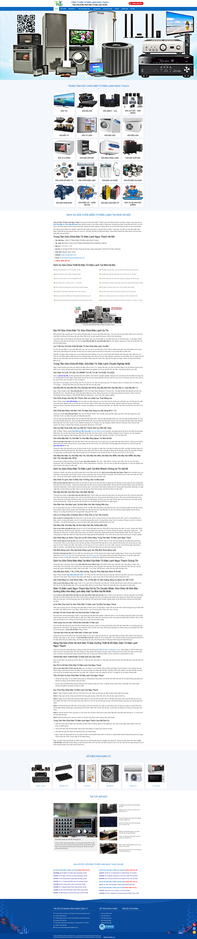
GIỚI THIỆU (63, 8)
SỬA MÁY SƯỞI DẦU (133, 158)
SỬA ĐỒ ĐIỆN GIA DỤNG (133, 180)
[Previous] (34, 775)
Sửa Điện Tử (71, 8)
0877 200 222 (133, 881)
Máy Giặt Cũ (87, 786)
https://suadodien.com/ (112, 649)
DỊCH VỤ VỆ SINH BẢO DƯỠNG (133, 204)
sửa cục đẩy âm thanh (98, 431)
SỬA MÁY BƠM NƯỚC (64, 203)
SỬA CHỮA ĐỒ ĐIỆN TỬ (64, 180)
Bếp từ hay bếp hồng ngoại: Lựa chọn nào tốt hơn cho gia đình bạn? (129, 832)
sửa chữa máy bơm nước (75, 575)
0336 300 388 (133, 870)
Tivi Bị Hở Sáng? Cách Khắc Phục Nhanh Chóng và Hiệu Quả (130, 819)
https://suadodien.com (68, 255)
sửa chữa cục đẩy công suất (81, 431)
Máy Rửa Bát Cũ (156, 786)
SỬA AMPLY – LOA (110, 111)
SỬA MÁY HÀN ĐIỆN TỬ (110, 203)
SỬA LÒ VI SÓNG (64, 158)
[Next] (163, 775)
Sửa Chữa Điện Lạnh (84, 8)
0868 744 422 (133, 887)
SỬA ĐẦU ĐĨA (87, 111)
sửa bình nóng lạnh (68, 555)
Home (56, 8)
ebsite (102, 649)
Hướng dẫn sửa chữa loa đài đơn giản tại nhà (129, 805)
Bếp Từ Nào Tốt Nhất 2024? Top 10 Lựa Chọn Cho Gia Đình (130, 845)
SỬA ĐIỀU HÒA (133, 135)
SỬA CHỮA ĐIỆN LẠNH (87, 180)
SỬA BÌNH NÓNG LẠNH (110, 158)
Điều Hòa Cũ (110, 786)
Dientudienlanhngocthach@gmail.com (72, 258)
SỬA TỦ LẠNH (87, 135)
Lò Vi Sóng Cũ (133, 786)
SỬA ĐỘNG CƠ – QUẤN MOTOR (87, 204)
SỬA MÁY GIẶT (110, 135)
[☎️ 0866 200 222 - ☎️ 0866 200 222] (61, 3)
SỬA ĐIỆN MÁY (97, 8)
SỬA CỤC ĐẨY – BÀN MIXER (133, 112)
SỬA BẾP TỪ (64, 135)
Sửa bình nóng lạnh (92, 555)
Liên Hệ (117, 8)
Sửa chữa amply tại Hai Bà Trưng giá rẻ (67, 839)
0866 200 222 (86, 870)
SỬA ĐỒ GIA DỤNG (107, 8)
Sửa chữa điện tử (59, 224)
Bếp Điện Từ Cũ (41, 786)
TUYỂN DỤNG (124, 8)
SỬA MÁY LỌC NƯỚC (110, 180)
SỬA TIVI (64, 111)
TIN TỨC (132, 8)
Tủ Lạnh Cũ (64, 786)
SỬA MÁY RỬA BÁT (87, 158)
